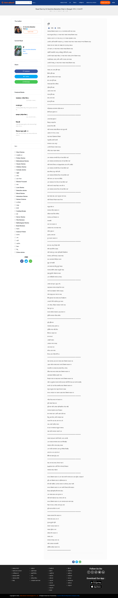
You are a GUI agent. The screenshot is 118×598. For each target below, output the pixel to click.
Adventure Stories (22, 196)
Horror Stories (20, 217)
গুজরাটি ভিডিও (34, 573)
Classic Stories (20, 164)
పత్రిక (17, 173)
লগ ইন (113, 3)
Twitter (27, 76)
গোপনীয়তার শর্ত (15, 573)
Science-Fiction (21, 232)
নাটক (17, 184)
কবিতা (17, 176)
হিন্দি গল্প (69, 568)
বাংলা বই (51, 583)
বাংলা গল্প (69, 578)
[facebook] (88, 572)
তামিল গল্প (70, 583)
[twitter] (96, 572)
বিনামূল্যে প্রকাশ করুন (105, 2)
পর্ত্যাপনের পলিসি (15, 578)
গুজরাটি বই (51, 573)
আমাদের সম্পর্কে (63, 3)
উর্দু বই (50, 590)
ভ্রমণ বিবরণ (19, 179)
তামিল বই (51, 578)
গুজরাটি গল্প (70, 570)
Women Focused (21, 181)
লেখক (32, 575)
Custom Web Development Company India (68, 595)
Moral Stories (20, 193)
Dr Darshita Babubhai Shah (29, 28)
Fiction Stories (20, 158)
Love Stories (20, 187)
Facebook (27, 71)
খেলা (17, 237)
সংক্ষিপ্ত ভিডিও (34, 578)
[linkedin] (103, 572)
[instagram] (92, 572)
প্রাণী (17, 240)
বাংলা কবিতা (25, 53)
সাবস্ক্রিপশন (81, 3)
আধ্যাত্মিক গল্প (19, 155)
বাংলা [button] (34, 3)
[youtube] (99, 572)
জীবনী (17, 208)
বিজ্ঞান (17, 246)
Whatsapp (27, 81)
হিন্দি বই (50, 570)
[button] (30, 2)
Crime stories (20, 252)
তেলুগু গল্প (70, 585)
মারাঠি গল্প (70, 573)
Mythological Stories (22, 223)
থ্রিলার (17, 229)
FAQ (13, 580)
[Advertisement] (26, 278)
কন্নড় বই (51, 587)
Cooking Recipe (21, 211)
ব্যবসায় (18, 234)
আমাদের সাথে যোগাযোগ (91, 3)
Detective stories (21, 190)
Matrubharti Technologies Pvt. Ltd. (29, 595)
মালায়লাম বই (51, 585)
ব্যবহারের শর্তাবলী (15, 575)
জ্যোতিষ (18, 243)
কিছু (17, 249)
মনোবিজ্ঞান (18, 202)
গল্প (70, 3)
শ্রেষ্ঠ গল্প (32, 568)
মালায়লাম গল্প (70, 580)
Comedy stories (21, 170)
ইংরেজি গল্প (70, 575)
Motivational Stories (22, 161)
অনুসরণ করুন (30, 31)
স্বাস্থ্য (17, 205)
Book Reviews (20, 226)
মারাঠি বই (51, 575)
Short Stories (20, 152)
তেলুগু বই (51, 580)
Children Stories (21, 167)
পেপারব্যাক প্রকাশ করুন (35, 580)
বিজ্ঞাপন (74, 3)
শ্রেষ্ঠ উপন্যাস (33, 570)
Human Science (21, 199)
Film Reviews (20, 220)
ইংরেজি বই (51, 568)
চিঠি (17, 214)
